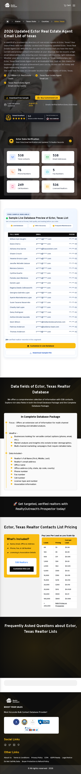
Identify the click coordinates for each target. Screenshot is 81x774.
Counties (45, 22)
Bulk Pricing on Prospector (61, 604)
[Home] (7, 21)
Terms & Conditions (21, 757)
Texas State (31, 22)
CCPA (46, 757)
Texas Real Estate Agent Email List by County (19, 84)
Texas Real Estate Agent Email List (50, 77)
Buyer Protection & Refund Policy (35, 761)
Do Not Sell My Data (12, 761)
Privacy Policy (37, 757)
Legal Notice (67, 757)
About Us (8, 757)
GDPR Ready (55, 757)
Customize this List (21, 569)
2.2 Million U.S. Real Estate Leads (19, 77)
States (17, 22)
